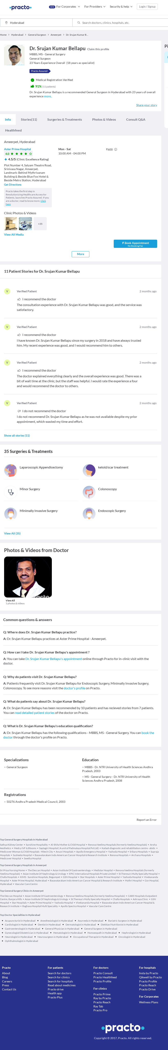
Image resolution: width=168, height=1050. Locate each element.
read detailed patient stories (34, 712)
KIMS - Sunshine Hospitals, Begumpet (40, 877)
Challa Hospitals (121, 899)
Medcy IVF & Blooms (25, 848)
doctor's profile (74, 688)
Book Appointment (137, 244)
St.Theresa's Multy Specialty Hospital (138, 873)
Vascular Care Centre (26, 884)
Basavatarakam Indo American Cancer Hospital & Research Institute (71, 855)
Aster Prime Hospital (17, 149)
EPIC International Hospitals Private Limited (92, 873)
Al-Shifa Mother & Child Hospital (68, 844)
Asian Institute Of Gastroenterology (72, 870)
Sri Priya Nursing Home (12, 870)
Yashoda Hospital (117, 851)
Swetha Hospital (32, 858)
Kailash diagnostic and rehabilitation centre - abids (129, 848)
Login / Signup (147, 6)
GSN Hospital (70, 877)
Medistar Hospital (103, 870)
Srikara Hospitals (139, 851)
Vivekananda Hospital (87, 902)
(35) (12, 533)
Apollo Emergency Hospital (90, 851)
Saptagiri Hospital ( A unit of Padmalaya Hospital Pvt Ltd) (69, 848)
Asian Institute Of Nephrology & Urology (44, 873)
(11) (29, 119)
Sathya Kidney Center (11, 844)
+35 (40, 223)
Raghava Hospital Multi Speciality (40, 906)
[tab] (8, 119)
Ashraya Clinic (140, 899)
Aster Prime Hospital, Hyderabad (29, 880)
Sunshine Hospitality (37, 844)
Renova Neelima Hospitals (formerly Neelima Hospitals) (117, 844)
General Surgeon (17, 767)
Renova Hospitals (119, 855)
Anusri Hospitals (64, 851)
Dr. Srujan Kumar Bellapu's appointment (53, 659)
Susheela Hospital (22, 855)
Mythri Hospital (133, 880)
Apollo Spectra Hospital (73, 906)
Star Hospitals (87, 877)
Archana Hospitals (141, 855)
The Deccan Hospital (39, 870)
